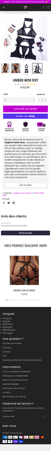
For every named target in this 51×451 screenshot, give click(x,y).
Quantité (41, 95)
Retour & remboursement (15, 379)
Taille (5, 94)
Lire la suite (25, 185)
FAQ (4, 355)
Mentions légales (10, 384)
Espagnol (7, 327)
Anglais (6, 321)
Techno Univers (16, 433)
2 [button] (27, 75)
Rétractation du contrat (14, 396)
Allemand (7, 324)
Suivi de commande (11, 343)
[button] (25, 84)
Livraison (6, 392)
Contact (6, 351)
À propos (6, 347)
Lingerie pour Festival (22, 193)
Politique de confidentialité (15, 375)
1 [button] (24, 75)
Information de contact (13, 388)
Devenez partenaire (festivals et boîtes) (22, 360)
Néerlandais (8, 329)
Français (7, 318)
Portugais (7, 332)
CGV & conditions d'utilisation (16, 371)
